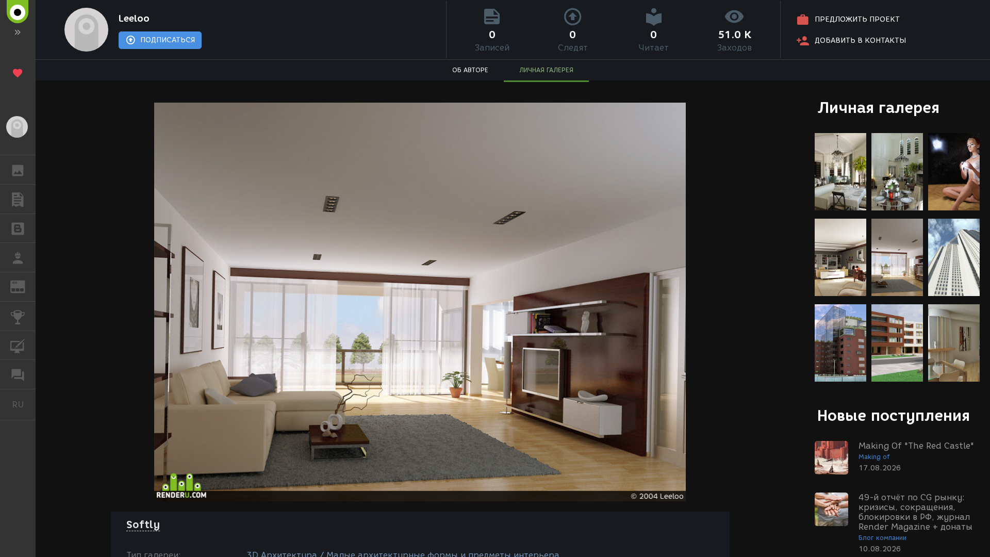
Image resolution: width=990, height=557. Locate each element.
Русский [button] (24, 404)
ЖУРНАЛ (24, 286)
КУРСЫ (18, 345)
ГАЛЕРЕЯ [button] (18, 169)
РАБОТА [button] (18, 257)
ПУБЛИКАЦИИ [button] (18, 199)
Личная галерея (878, 108)
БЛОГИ (18, 228)
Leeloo (134, 18)
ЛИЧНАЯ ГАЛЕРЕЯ (546, 70)
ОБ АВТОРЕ (470, 70)
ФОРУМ (18, 374)
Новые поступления (893, 415)
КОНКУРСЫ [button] (18, 316)
